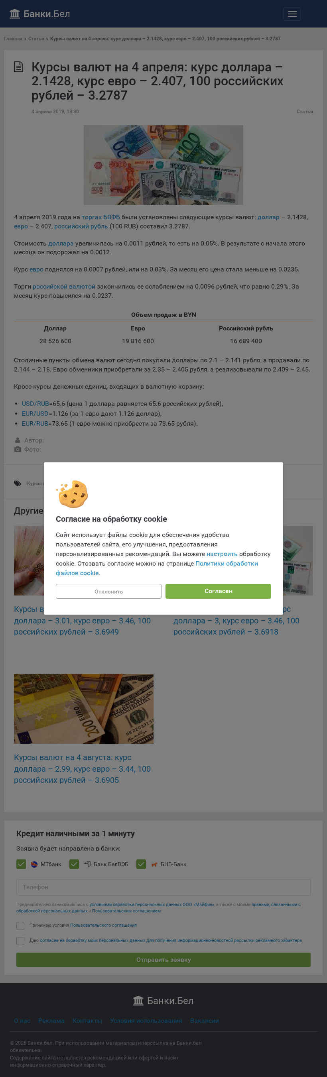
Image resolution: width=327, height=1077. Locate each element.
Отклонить (109, 591)
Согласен (218, 591)
